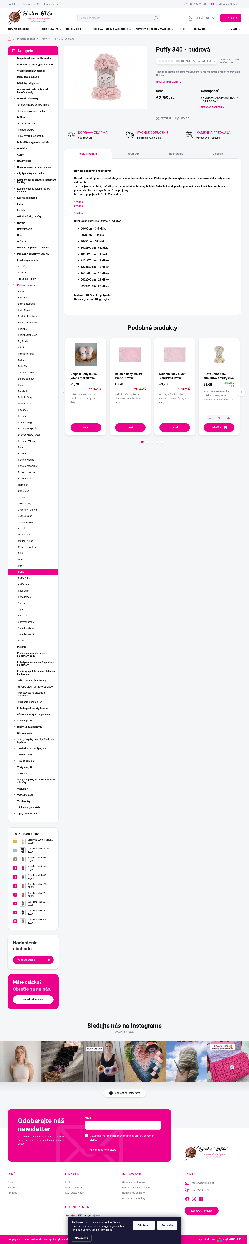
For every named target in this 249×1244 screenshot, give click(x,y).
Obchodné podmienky (133, 1182)
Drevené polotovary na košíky (33, 111)
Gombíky (22, 148)
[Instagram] (193, 1198)
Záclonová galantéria (28, 807)
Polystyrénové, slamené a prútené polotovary (35, 663)
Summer (22, 615)
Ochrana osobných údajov (136, 1187)
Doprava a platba (74, 1187)
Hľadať (156, 18)
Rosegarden (24, 597)
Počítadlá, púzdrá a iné (30, 702)
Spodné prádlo (25, 720)
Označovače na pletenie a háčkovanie (31, 694)
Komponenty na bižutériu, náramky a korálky (37, 181)
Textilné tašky (24, 754)
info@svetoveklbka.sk (202, 1183)
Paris (21, 565)
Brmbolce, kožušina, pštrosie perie (35, 64)
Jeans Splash (25, 516)
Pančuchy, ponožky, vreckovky (33, 254)
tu (111, 1229)
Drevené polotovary (27, 98)
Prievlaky (23, 272)
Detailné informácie (167, 82)
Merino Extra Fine (27, 547)
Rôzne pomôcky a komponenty (33, 714)
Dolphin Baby (25, 397)
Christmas (23, 491)
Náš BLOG (13, 1187)
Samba (22, 603)
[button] (228, 418)
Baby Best (23, 297)
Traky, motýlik (24, 767)
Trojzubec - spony (27, 278)
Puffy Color (24, 578)
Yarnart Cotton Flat (28, 372)
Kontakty (12, 4)
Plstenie (21, 646)
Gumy (20, 154)
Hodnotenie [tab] (176, 153)
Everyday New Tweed (29, 434)
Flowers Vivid (25, 478)
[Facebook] (187, 1198)
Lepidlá (21, 210)
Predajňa (27, 4)
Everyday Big (25, 422)
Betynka (22, 328)
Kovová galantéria (27, 197)
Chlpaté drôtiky (26, 129)
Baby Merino (24, 310)
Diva (20, 385)
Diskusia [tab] (218, 153)
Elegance (23, 410)
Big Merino (23, 341)
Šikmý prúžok (24, 733)
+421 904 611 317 (201, 1189)
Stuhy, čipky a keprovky (29, 726)
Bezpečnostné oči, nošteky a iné (34, 58)
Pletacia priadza (26, 285)
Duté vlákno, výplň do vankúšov (34, 142)
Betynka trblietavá (27, 335)
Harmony (23, 484)
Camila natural (26, 353)
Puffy (21, 572)
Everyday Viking (26, 441)
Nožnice (21, 241)
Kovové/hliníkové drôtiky (31, 136)
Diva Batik (23, 391)
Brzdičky (22, 266)
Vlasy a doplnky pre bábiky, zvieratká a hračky (37, 781)
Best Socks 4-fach (27, 316)
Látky (20, 204)
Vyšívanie (22, 788)
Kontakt (69, 1182)
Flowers (22, 453)
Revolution (23, 590)
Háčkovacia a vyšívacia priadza (34, 167)
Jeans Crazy (24, 503)
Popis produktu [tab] (87, 153)
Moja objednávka (46, 4)
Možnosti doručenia (212, 107)
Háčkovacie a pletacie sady (32, 680)
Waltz (21, 640)
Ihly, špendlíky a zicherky (30, 173)
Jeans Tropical (25, 522)
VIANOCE (22, 773)
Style (20, 609)
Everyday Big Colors (28, 428)
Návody (21, 222)
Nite (19, 235)
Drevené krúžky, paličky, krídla (33, 104)
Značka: (226, 62)
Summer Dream (26, 622)
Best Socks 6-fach (27, 322)
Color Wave (24, 366)
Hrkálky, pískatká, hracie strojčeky (35, 686)
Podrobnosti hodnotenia (203, 61)
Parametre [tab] (133, 153)
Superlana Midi (26, 634)
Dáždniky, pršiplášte (28, 83)
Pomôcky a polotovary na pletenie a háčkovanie (36, 672)
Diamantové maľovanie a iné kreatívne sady (32, 91)
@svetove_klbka (124, 1031)
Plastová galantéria (27, 260)
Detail (86, 427)
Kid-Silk (22, 528)
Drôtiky (21, 117)
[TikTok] (200, 1198)
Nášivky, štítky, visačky (29, 216)
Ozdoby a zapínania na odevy (33, 247)
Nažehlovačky (24, 229)
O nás (11, 1182)
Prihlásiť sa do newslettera (102, 1149)
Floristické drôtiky (27, 123)
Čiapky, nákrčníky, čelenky (31, 70)
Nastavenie (82, 1238)
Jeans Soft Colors (27, 509)
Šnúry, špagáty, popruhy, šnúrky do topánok (35, 741)
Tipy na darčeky (25, 761)
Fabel (21, 447)
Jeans (21, 497)
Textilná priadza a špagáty (31, 748)
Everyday (23, 416)
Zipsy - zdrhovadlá (27, 813)
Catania (22, 360)
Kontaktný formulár (33, 999)
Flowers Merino (26, 459)
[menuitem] (20, 29)
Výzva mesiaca (25, 795)
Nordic (21, 559)
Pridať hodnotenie (25, 960)
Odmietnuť (144, 1225)
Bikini (21, 347)
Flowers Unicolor (27, 472)
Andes (21, 291)
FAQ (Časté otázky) (75, 1192)
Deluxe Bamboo (26, 378)
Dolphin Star (24, 403)
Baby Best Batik (26, 303)
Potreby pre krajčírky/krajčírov (33, 708)
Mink (20, 553)
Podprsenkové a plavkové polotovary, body (31, 654)
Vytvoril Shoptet (206, 1239)
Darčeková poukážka (28, 77)
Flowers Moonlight (28, 466)
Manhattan (24, 534)
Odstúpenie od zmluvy (134, 1198)
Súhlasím (167, 1225)
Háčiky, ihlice (24, 161)
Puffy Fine (23, 584)
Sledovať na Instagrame (127, 1093)
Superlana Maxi (26, 628)
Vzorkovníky (23, 801)
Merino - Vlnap (25, 541)
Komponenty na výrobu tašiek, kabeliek (33, 190)
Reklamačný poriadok (133, 1192)
